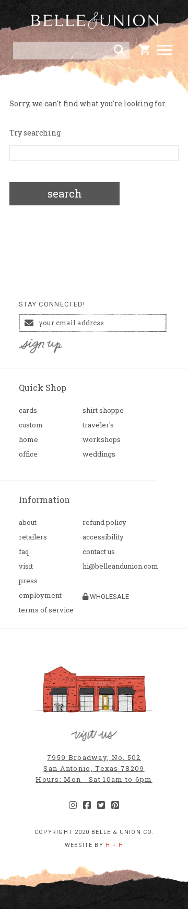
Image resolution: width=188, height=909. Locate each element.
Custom (31, 425)
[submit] (119, 50)
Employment (40, 595)
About (28, 522)
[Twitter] (101, 805)
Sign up (40, 346)
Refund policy (104, 522)
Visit (26, 566)
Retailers (33, 537)
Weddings (99, 454)
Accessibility (103, 537)
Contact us (99, 551)
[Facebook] (87, 805)
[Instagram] (73, 805)
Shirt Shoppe (103, 410)
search (65, 193)
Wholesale (108, 596)
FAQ (24, 551)
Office (28, 454)
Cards (28, 410)
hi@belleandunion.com (110, 566)
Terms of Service (46, 610)
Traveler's (98, 425)
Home (28, 439)
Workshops (102, 439)
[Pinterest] (115, 805)
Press (28, 581)
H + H (114, 845)
